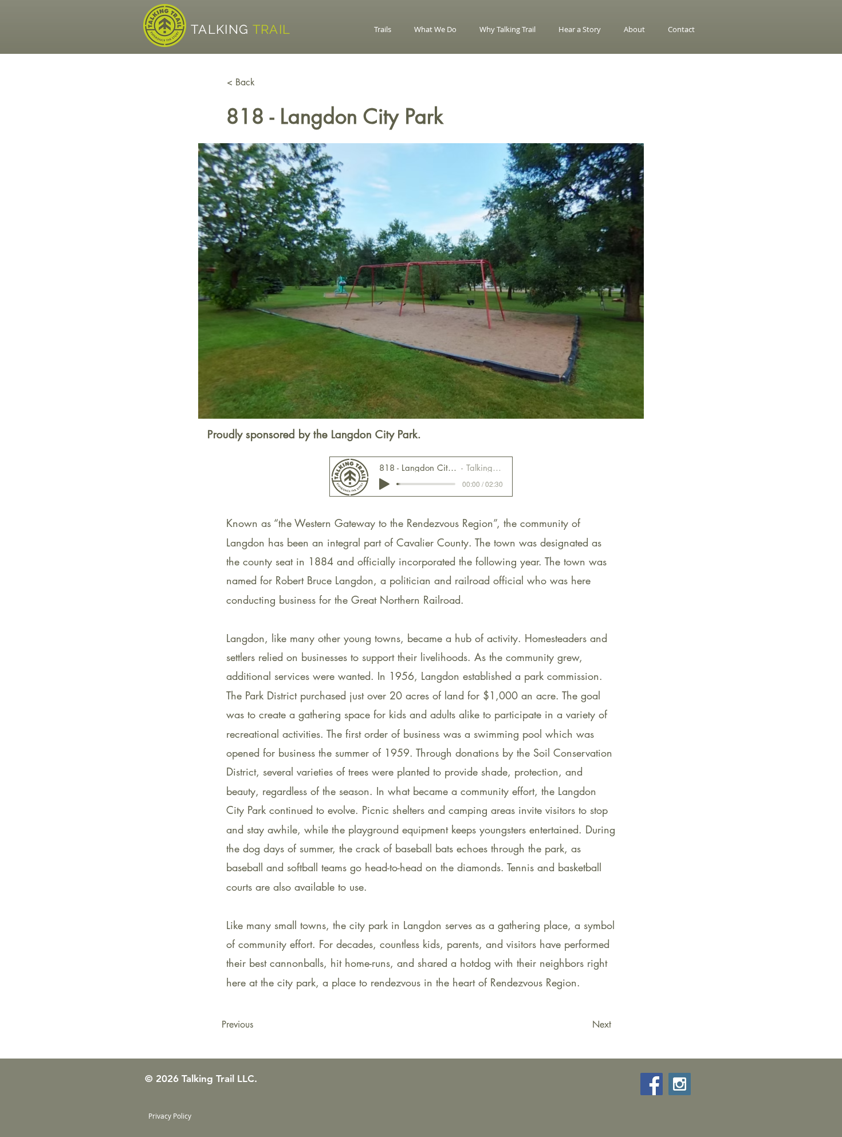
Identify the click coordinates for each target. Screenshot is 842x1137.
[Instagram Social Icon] (679, 1084)
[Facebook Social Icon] (651, 1084)
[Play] (384, 484)
